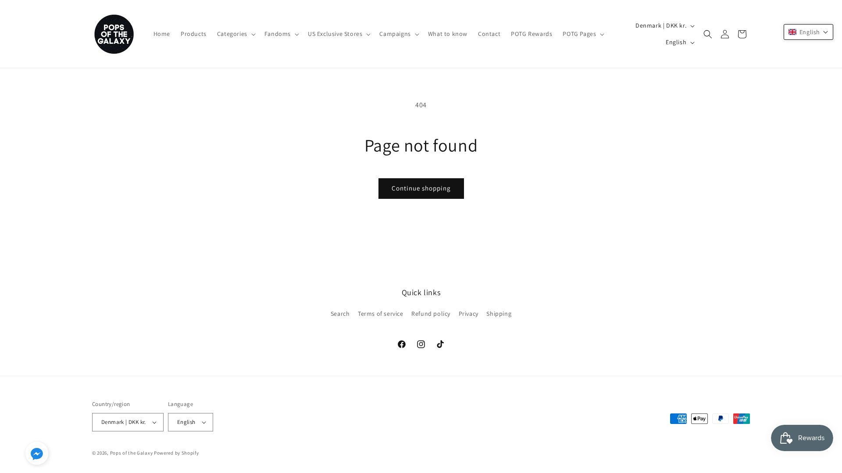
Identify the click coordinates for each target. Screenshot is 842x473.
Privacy (468, 314)
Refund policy (430, 314)
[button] (235, 34)
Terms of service (380, 314)
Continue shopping (421, 188)
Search (340, 314)
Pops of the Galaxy (131, 453)
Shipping (498, 314)
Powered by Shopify (176, 453)
